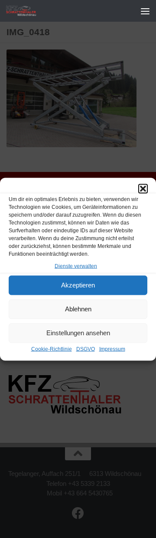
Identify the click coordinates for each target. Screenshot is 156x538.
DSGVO (85, 349)
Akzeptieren (78, 285)
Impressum (112, 349)
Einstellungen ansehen (78, 333)
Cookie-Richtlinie (51, 349)
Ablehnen (78, 309)
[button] (143, 188)
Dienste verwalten (76, 266)
